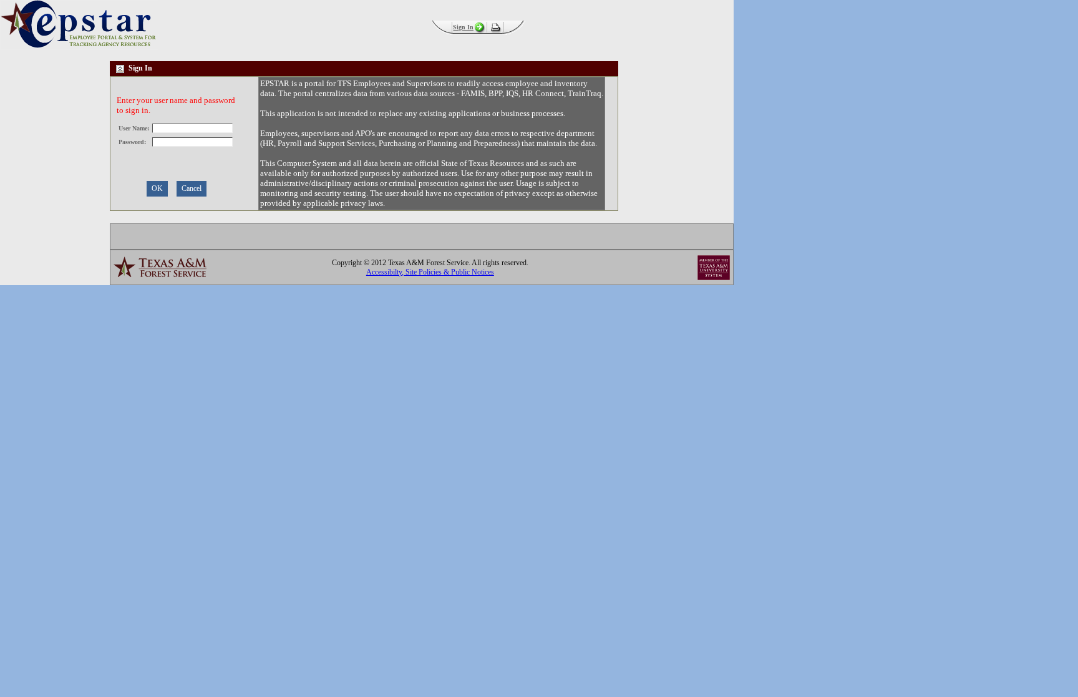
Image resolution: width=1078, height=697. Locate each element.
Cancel (192, 188)
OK (157, 188)
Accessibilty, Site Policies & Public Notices (430, 272)
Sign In (463, 27)
